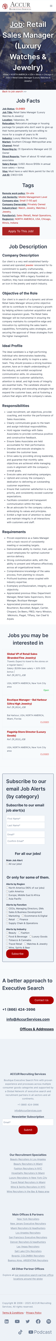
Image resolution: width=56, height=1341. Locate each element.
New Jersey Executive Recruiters (28, 1223)
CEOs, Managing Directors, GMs (26, 908)
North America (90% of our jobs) (27, 887)
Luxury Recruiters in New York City (28, 1177)
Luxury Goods (39, 936)
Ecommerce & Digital (36, 915)
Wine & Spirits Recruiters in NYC (28, 1186)
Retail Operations (41, 215)
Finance (24, 919)
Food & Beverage (18, 936)
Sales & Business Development (25, 912)
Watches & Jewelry (37, 943)
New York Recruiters (28, 1218)
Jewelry (30, 207)
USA (31, 74)
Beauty (12, 932)
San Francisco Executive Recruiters (28, 1237)
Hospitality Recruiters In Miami (28, 1173)
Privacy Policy (33, 1312)
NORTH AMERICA (19, 74)
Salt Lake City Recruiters (28, 1251)
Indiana (14, 222)
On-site (30, 193)
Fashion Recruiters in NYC (28, 1168)
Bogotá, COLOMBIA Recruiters (28, 1255)
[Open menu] (51, 6)
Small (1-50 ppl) (28, 200)
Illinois (38, 74)
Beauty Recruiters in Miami (28, 1163)
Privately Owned (36, 204)
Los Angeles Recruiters (28, 1232)
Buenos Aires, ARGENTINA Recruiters (28, 1260)
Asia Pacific (15, 898)
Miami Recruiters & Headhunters (28, 1228)
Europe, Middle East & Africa (24, 895)
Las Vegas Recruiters (28, 1246)
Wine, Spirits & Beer (19, 947)
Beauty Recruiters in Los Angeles (28, 1159)
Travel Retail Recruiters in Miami (28, 1182)
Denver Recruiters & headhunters (28, 1241)
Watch (21, 207)
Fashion (25, 932)
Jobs (8, 77)
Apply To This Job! (21, 231)
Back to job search (12, 91)
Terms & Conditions (13, 1312)
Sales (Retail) (24, 215)
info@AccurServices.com (28, 1019)
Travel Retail (15, 943)
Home (5, 74)
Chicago (47, 74)
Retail (12, 919)
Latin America (16, 891)
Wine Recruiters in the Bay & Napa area (28, 1191)
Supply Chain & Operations (23, 923)
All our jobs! (15, 863)
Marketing (14, 915)
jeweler (29, 265)
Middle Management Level (33, 197)
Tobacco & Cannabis (20, 940)
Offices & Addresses (37, 1029)
